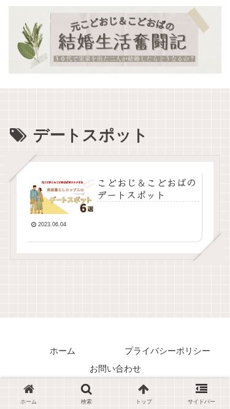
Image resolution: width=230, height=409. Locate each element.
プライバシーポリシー (167, 351)
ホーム (62, 351)
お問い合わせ (115, 368)
